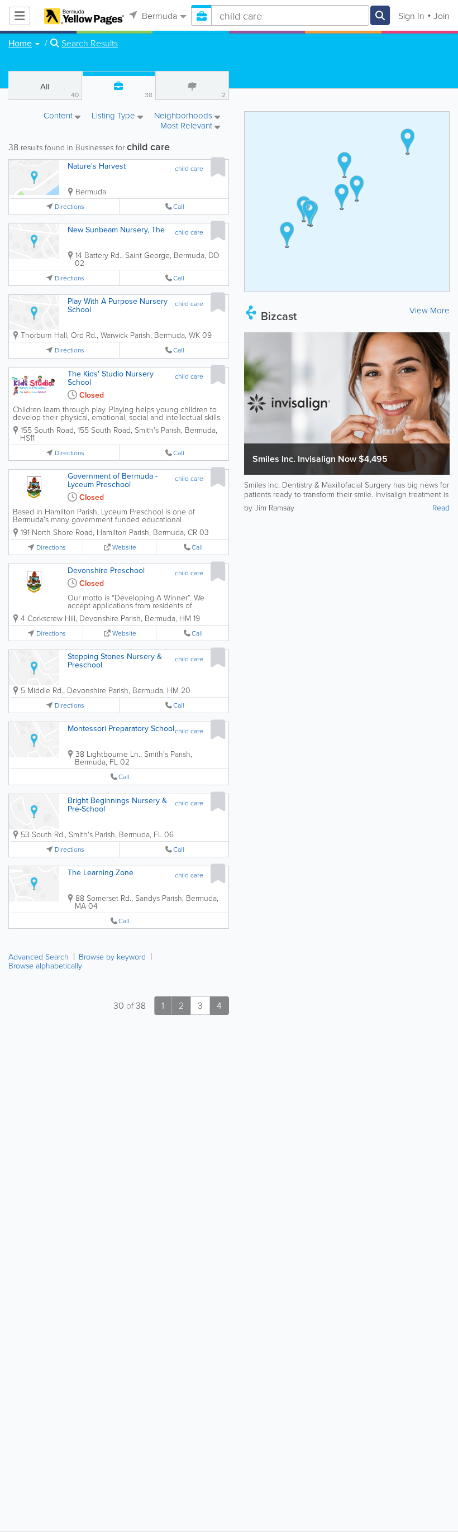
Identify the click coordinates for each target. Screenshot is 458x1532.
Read (441, 507)
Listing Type (114, 116)
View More (429, 310)
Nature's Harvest (97, 165)
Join (441, 15)
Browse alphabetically (45, 965)
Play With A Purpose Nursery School (118, 305)
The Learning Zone (100, 872)
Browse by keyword (112, 956)
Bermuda (158, 15)
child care (189, 168)
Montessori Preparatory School (121, 728)
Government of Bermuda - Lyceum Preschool (113, 480)
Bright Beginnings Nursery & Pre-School (117, 804)
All (59, 89)
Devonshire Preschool (106, 570)
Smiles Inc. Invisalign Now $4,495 (320, 459)
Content (59, 116)
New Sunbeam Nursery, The (116, 229)
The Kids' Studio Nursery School (111, 378)
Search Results (89, 43)
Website (124, 547)
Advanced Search (38, 956)
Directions (69, 206)
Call (178, 206)
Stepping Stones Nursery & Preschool (115, 660)
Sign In (411, 15)
